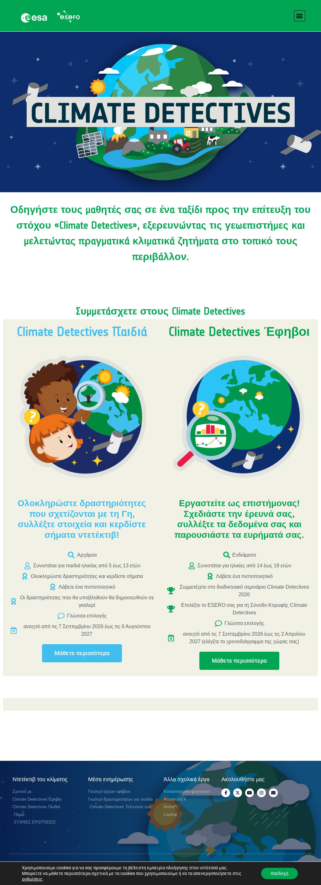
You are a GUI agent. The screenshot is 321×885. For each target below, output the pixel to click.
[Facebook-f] (225, 792)
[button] (299, 15)
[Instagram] (261, 792)
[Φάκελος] (273, 792)
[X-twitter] (237, 792)
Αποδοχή (279, 873)
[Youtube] (249, 792)
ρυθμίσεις (32, 879)
